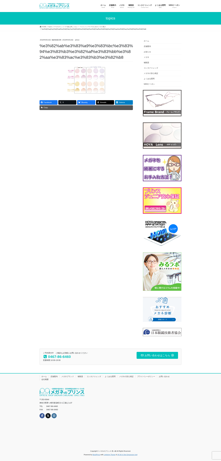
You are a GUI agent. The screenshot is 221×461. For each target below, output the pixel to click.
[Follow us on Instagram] (54, 415)
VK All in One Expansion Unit (127, 455)
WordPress (96, 455)
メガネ (146, 57)
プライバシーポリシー (146, 376)
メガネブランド (67, 376)
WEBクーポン (149, 84)
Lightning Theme (109, 455)
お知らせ (147, 52)
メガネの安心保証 (151, 73)
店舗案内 (147, 46)
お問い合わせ (164, 376)
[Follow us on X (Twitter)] (48, 415)
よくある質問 (149, 79)
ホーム (146, 41)
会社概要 (45, 379)
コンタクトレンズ (151, 68)
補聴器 (146, 63)
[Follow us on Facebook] (42, 415)
